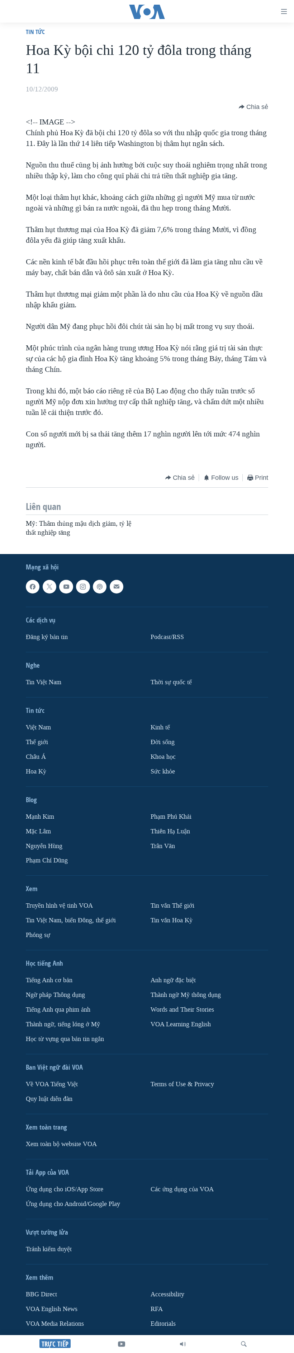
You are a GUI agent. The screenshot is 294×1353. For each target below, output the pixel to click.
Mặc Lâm (38, 831)
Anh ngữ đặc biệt (173, 980)
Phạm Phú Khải (171, 816)
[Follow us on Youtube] (66, 586)
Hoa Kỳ (36, 771)
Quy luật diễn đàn (49, 1099)
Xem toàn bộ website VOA (61, 1144)
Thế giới (37, 742)
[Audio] (183, 1344)
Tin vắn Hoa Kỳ (172, 920)
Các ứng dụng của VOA (182, 1189)
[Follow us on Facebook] (32, 586)
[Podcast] (99, 586)
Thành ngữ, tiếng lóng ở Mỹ (63, 1024)
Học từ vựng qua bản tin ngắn (65, 1039)
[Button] (253, 106)
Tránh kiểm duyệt (49, 1249)
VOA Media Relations (55, 1324)
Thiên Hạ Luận (170, 831)
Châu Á (36, 757)
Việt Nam (38, 727)
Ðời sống (163, 742)
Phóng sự (38, 935)
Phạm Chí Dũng (47, 860)
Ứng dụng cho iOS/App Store (64, 1189)
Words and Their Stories (182, 1010)
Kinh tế (160, 727)
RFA (157, 1309)
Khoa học (163, 757)
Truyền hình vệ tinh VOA (59, 906)
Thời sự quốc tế (171, 682)
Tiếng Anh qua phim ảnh (58, 1010)
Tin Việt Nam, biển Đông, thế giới (71, 920)
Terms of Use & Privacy (182, 1084)
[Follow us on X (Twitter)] (49, 586)
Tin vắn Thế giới (172, 906)
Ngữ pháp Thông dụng (55, 995)
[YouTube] (121, 1344)
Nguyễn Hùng (44, 846)
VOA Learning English (181, 1024)
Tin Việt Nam (43, 682)
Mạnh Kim (40, 816)
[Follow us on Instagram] (83, 586)
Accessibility (167, 1294)
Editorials (163, 1324)
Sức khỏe (163, 771)
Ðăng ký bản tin (47, 637)
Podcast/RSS (167, 637)
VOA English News (51, 1309)
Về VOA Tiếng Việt (52, 1084)
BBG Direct (41, 1294)
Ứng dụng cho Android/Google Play (73, 1204)
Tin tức (35, 32)
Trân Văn (163, 846)
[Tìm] (244, 1344)
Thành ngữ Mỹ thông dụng (186, 995)
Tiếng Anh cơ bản (49, 980)
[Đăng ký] (116, 586)
